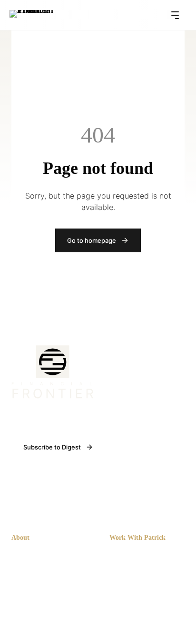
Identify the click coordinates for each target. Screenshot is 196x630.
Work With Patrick (137, 537)
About (20, 537)
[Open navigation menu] (177, 15)
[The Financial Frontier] (52, 396)
